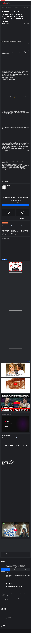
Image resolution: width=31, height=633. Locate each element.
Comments (25, 569)
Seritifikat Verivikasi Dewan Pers (6, 621)
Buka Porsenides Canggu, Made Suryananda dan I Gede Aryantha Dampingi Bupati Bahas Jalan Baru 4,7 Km (8, 462)
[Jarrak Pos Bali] (6, 3)
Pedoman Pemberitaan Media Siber (6, 617)
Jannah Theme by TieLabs (15, 630)
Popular (5, 569)
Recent (15, 569)
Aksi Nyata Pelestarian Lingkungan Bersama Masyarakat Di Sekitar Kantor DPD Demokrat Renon (5, 232)
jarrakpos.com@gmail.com (5, 595)
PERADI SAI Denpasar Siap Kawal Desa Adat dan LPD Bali (22, 514)
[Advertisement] (15, 60)
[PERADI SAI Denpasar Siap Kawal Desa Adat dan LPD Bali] (22, 482)
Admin (4, 23)
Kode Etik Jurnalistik (4, 618)
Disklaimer (2, 620)
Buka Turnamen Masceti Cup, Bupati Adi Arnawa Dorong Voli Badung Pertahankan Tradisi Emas (25, 231)
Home (3, 7)
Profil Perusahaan (3, 608)
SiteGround (24, 630)
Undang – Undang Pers (4, 619)
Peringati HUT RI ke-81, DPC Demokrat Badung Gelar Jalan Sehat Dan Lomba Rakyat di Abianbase (14, 232)
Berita (5, 7)
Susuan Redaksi (3, 609)
